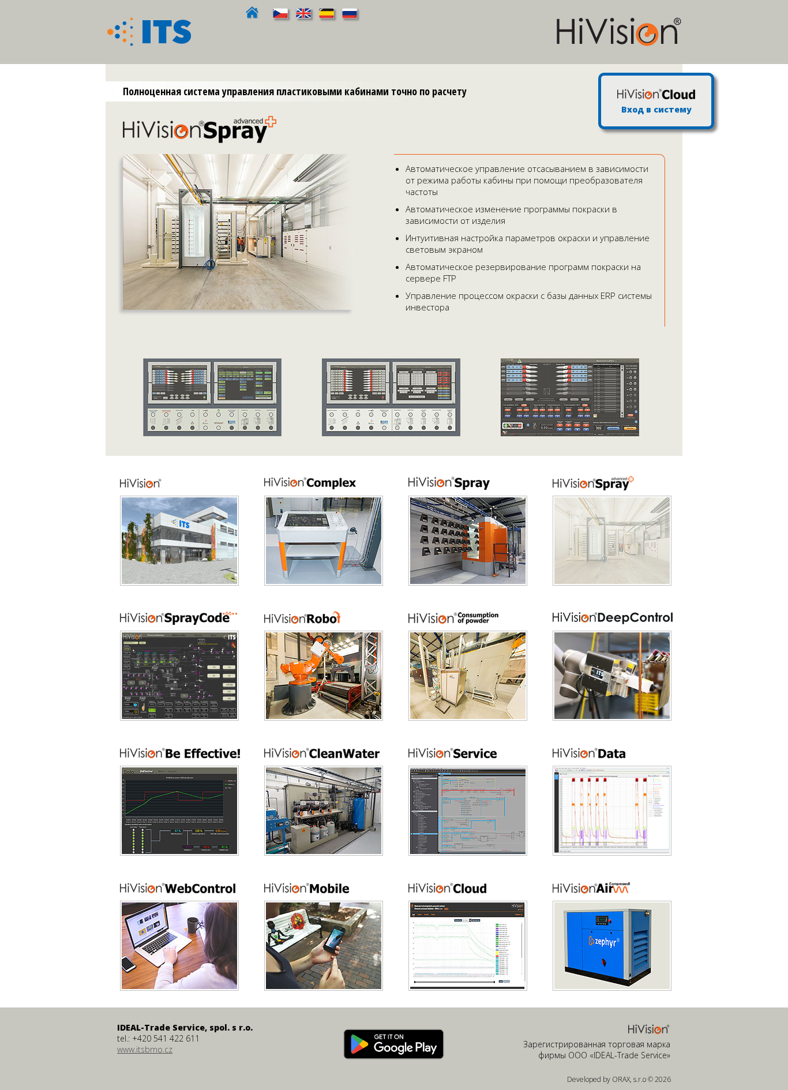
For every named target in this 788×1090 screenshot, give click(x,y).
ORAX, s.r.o (629, 1079)
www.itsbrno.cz (144, 1049)
